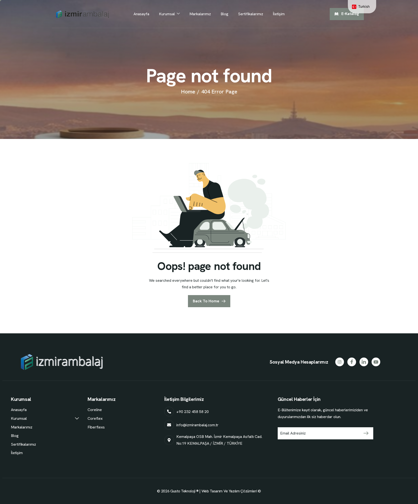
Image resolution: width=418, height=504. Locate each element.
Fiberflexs (96, 427)
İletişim (279, 13)
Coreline (95, 409)
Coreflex (95, 418)
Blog (224, 13)
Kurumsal (167, 13)
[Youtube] (376, 362)
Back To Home (206, 301)
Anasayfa (141, 13)
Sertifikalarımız (250, 13)
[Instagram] (339, 362)
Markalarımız (200, 13)
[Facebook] (351, 362)
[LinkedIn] (363, 362)
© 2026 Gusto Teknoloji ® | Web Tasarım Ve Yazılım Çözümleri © (209, 491)
